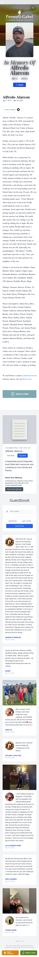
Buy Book (22, 455)
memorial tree (28, 375)
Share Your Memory (14, 489)
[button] (19, 692)
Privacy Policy (13, 947)
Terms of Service (25, 947)
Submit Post (19, 526)
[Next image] (34, 777)
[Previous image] (4, 777)
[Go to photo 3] (20, 788)
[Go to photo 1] (18, 788)
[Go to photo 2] (19, 788)
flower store (27, 379)
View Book (10, 455)
